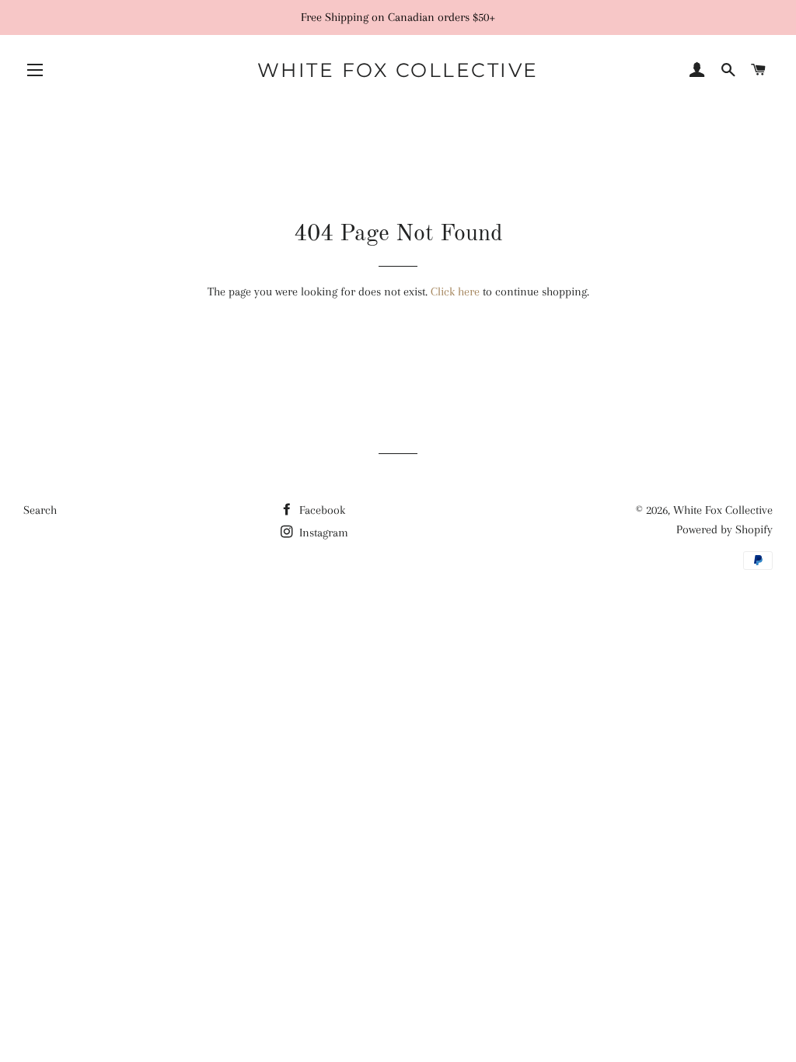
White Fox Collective (398, 70)
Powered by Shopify (724, 529)
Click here (455, 292)
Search (40, 510)
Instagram (322, 533)
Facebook (320, 510)
